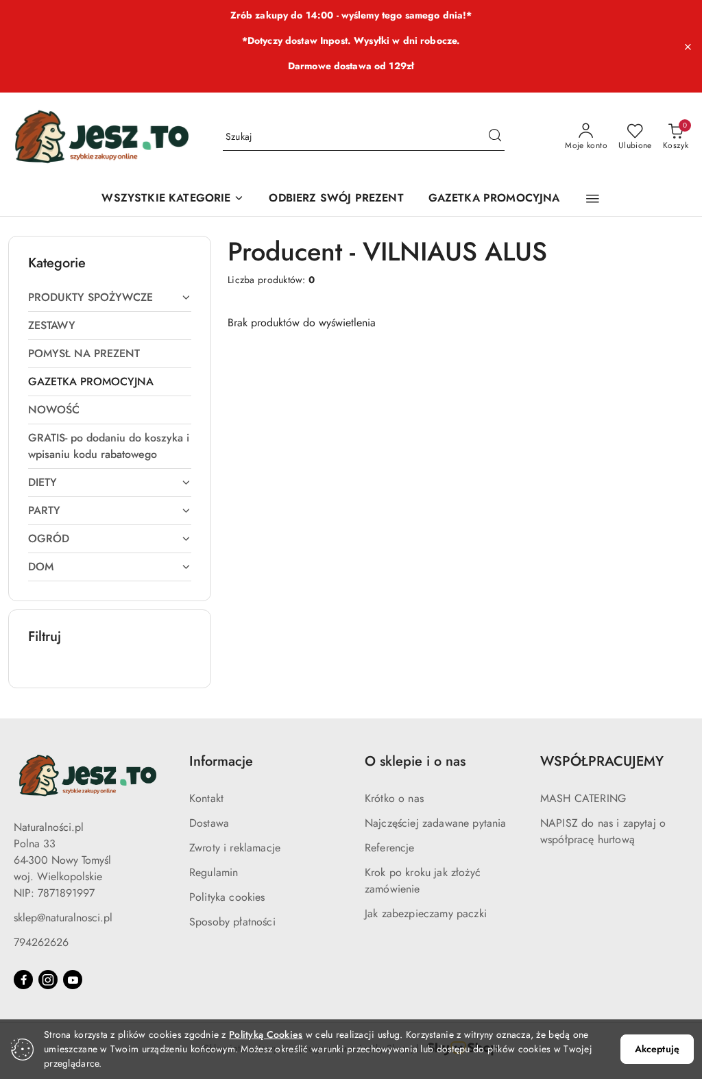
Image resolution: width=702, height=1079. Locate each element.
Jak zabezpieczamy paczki (426, 913)
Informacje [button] (221, 761)
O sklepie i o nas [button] (415, 761)
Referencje (390, 848)
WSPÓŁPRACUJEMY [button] (602, 761)
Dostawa (209, 823)
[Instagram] (48, 979)
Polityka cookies (227, 897)
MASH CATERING (583, 798)
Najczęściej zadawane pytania (435, 823)
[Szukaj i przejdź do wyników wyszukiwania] (495, 137)
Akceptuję (657, 1049)
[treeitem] (109, 297)
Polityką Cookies (265, 1034)
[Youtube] (72, 979)
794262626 (41, 942)
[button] (592, 198)
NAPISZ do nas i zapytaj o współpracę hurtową (603, 831)
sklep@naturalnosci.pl (63, 917)
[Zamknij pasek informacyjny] (687, 46)
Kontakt (206, 798)
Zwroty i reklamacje (234, 848)
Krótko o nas (394, 798)
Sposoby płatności (232, 922)
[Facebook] (23, 979)
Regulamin (213, 872)
